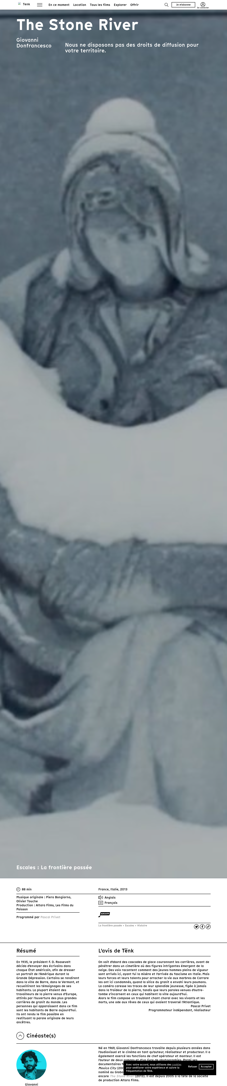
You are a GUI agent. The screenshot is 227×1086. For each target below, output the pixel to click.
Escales (129, 925)
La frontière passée (110, 925)
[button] (166, 5)
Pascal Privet (50, 917)
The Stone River (122, 1076)
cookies (176, 1064)
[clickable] (104, 915)
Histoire (142, 925)
